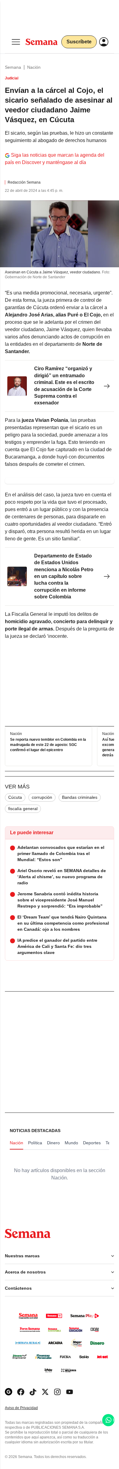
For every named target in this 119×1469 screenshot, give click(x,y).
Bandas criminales (79, 797)
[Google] (8, 1392)
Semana (13, 67)
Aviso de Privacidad (28, 1408)
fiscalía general (23, 808)
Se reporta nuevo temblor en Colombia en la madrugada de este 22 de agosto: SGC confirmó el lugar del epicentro (48, 744)
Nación (34, 67)
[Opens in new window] (20, 1392)
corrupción (42, 797)
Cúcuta (15, 797)
